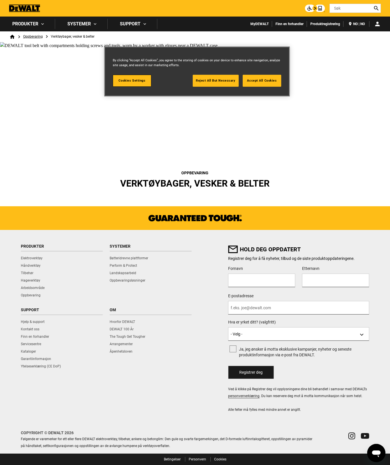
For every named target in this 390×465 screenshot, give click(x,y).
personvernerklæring (244, 396)
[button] (351, 435)
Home (12, 37)
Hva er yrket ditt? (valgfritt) (252, 322)
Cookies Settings (131, 80)
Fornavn (235, 268)
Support (130, 24)
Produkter (25, 24)
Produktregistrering (325, 24)
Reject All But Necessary (216, 80)
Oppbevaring (33, 37)
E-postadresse (241, 296)
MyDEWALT (259, 24)
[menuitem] (27, 24)
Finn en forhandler (289, 24)
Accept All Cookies (262, 80)
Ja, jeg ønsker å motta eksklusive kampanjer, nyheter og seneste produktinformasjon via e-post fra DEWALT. (295, 352)
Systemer (79, 24)
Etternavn (310, 268)
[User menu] (377, 24)
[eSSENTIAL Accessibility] (315, 8)
